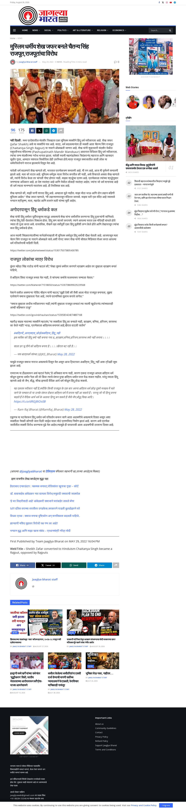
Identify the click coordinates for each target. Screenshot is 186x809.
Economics (118, 30)
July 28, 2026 (54, 693)
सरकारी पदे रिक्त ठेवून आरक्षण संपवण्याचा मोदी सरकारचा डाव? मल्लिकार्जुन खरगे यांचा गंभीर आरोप (91, 641)
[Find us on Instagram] (167, 2)
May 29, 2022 (47, 62)
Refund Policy (101, 741)
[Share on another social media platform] (61, 130)
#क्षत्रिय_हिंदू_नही (50, 333)
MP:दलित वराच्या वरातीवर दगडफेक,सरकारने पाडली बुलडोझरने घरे (45, 508)
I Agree (166, 805)
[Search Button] (170, 30)
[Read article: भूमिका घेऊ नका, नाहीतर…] (102, 660)
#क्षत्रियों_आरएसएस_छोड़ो (27, 333)
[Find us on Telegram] (175, 2)
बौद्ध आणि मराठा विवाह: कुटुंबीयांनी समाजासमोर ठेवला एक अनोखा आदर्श (142, 166)
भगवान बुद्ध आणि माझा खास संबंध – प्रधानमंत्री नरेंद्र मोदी (40, 531)
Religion (101, 30)
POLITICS (62, 30)
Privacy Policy (101, 736)
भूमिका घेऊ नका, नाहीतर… (99, 673)
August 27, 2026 (41, 646)
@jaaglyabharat (30, 471)
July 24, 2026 (92, 681)
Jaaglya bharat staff (28, 62)
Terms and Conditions (105, 749)
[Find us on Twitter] (163, 2)
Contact (99, 732)
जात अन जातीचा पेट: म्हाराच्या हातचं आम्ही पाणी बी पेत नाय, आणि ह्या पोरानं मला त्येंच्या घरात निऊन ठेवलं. (153, 198)
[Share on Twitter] (39, 130)
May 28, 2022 (66, 354)
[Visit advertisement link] (151, 56)
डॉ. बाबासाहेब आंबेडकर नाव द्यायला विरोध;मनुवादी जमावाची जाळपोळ (45, 494)
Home (25, 30)
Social (47, 30)
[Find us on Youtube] (171, 2)
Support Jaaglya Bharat (106, 745)
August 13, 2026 (18, 693)
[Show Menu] (14, 30)
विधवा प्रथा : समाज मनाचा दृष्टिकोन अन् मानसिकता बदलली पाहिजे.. (45, 516)
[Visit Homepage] (39, 15)
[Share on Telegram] (53, 130)
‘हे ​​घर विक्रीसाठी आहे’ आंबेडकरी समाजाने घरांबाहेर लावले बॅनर (42, 501)
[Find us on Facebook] (159, 2)
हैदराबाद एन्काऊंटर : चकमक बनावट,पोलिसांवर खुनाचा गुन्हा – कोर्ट (44, 486)
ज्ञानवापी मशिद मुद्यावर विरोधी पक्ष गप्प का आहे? (34, 523)
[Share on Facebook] (32, 130)
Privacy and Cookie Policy (144, 805)
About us (99, 724)
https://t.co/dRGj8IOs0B (29, 401)
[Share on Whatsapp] (46, 130)
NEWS (35, 30)
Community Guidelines (105, 728)
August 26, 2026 (98, 646)
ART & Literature (82, 30)
